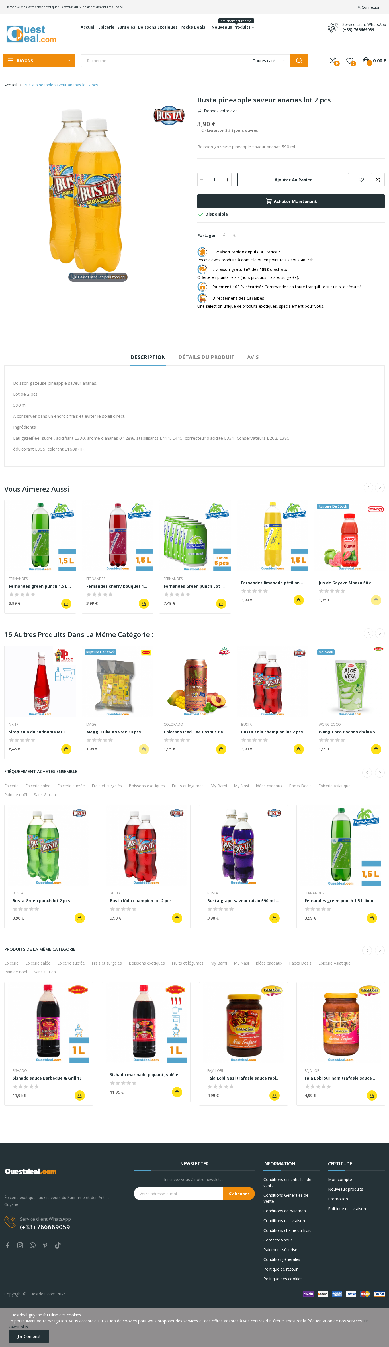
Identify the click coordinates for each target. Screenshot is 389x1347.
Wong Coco (330, 724)
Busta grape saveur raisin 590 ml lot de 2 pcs (243, 900)
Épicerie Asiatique (334, 785)
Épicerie (11, 785)
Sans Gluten (45, 794)
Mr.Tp (14, 724)
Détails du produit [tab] (206, 357)
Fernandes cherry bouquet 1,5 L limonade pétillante (117, 586)
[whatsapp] (32, 1245)
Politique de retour (280, 1269)
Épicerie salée (37, 785)
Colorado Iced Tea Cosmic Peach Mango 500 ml (195, 732)
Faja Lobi (215, 1070)
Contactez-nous (278, 1240)
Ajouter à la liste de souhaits (361, 179)
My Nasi (241, 785)
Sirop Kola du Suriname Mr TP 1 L (40, 732)
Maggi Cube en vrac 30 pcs (113, 732)
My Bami (218, 785)
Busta (246, 724)
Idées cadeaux (269, 785)
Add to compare (378, 179)
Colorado (173, 724)
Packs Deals (300, 785)
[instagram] (20, 1245)
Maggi (91, 724)
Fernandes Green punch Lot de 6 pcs (195, 586)
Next (380, 487)
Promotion (338, 1199)
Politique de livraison (347, 1208)
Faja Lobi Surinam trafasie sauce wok (341, 1078)
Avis (253, 357)
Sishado (20, 1070)
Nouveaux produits (345, 1189)
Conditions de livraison (284, 1220)
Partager (224, 235)
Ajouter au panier (293, 179)
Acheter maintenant (295, 201)
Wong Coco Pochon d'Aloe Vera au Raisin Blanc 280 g (350, 732)
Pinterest (235, 235)
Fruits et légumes (188, 785)
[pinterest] (45, 1245)
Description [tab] (148, 357)
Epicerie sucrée (71, 785)
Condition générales (281, 1259)
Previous (368, 487)
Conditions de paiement (285, 1211)
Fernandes (18, 579)
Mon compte (340, 1179)
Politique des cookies (282, 1278)
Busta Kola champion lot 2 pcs (272, 732)
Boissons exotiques (147, 785)
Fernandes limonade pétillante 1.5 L (272, 582)
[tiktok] (57, 1245)
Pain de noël (15, 794)
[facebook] (7, 1245)
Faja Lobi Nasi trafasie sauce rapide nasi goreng (243, 1078)
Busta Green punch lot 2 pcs (41, 900)
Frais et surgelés (107, 785)
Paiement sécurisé (280, 1249)
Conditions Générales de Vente (285, 1198)
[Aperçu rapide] (40, 535)
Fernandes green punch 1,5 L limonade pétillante (40, 586)
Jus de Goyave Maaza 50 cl (345, 582)
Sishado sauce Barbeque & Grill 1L (47, 1078)
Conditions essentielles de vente (287, 1182)
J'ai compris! (29, 1336)
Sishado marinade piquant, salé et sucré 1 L (146, 1074)
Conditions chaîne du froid (287, 1230)
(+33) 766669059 (358, 30)
